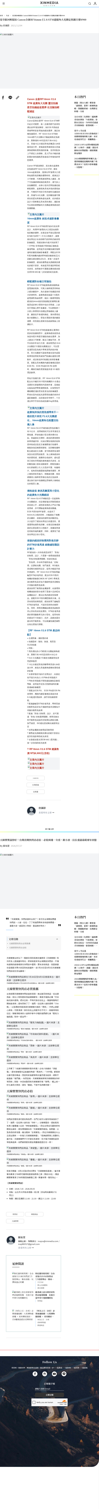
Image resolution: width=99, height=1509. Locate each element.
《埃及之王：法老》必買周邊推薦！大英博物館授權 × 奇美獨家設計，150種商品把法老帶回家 (45, 1313)
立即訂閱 (49, 1394)
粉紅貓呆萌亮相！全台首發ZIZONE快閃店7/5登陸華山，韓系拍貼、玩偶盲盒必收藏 (45, 1276)
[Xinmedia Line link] (64, 1373)
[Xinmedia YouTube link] (54, 1373)
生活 (7, 15)
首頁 (1, 15)
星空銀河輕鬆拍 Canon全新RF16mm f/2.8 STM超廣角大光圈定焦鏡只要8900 (38, 15)
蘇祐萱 (6, 845)
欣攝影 (6, 25)
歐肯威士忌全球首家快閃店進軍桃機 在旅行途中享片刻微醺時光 (45, 1295)
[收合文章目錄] (57, 939)
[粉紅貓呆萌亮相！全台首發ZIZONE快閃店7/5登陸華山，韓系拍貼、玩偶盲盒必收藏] (23, 1280)
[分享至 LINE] (10, 98)
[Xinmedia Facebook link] (35, 1373)
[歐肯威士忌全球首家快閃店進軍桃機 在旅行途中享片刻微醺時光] (23, 1299)
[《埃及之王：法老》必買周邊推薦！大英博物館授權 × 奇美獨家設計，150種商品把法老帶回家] (23, 1317)
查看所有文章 (45, 812)
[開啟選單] (3, 4)
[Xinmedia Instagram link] (44, 1373)
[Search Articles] (89, 3)
